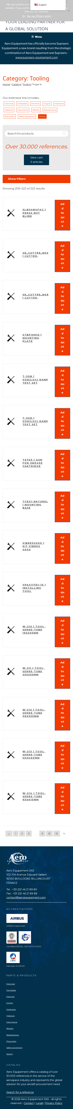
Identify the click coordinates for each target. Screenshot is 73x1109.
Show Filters (17, 178)
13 (57, 833)
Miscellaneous (50, 110)
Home (6, 84)
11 (42, 833)
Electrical (35, 103)
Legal (39, 1103)
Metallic (36, 110)
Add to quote (62, 214)
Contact (29, 1103)
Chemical (9, 103)
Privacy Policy (53, 1103)
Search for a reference (20, 1092)
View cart (36, 160)
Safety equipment (27, 116)
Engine (47, 103)
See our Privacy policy (39, 16)
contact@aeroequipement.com (26, 897)
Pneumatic (10, 116)
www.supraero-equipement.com (36, 57)
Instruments (22, 110)
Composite (22, 103)
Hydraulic (9, 110)
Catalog (16, 84)
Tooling (27, 84)
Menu (38, 36)
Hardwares (59, 103)
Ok (23, 16)
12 (49, 833)
